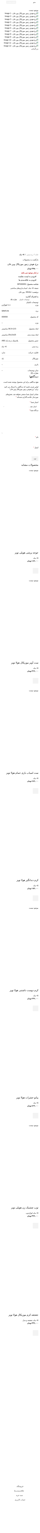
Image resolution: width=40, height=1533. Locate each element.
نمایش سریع (35, 576)
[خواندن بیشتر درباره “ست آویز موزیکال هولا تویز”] (35, 681)
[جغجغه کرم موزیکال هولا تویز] (20, 1252)
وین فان (22, 292)
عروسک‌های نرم (32, 1447)
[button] (35, 898)
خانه (36, 255)
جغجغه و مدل (28, 1320)
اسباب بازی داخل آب (30, 1426)
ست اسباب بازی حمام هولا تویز (22, 772)
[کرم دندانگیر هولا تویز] (20, 818)
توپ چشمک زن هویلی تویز (24, 1207)
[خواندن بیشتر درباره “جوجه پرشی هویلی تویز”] (35, 571)
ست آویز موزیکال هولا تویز (24, 662)
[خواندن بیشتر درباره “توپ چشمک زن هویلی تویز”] (35, 1225)
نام (36, 437)
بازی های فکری (32, 1438)
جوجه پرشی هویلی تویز (26, 552)
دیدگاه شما (33, 410)
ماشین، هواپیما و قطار (30, 1451)
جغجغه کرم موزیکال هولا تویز (23, 1314)
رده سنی (30, 255)
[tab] (24, 300)
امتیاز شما (34, 402)
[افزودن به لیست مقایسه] (35, 548)
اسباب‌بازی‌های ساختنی (18, 288)
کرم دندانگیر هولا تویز (27, 880)
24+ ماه (35, 1412)
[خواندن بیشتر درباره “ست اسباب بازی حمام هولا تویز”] (35, 791)
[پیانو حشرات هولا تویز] (20, 1035)
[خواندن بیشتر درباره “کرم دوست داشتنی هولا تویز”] (35, 1008)
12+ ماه (35, 1404)
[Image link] (20, 1362)
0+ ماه (35, 1387)
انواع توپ (29, 1213)
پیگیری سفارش (11, 2)
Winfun (28, 292)
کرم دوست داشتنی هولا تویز (24, 990)
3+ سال (35, 1400)
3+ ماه (35, 1408)
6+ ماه (21, 255)
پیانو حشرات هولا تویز (27, 1097)
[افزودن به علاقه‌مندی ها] (35, 565)
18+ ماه (35, 1392)
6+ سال (35, 1416)
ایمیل (35, 447)
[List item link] (20, 1477)
